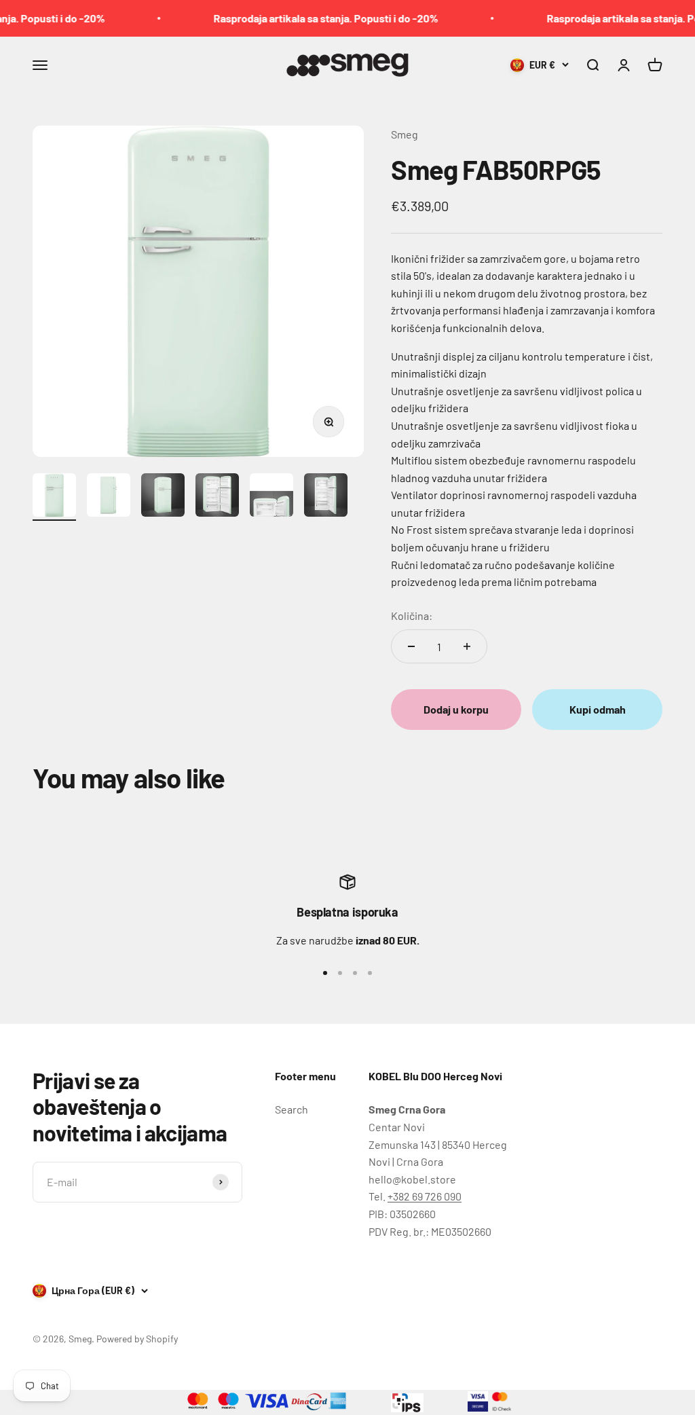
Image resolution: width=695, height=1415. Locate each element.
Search (291, 1109)
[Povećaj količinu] (467, 646)
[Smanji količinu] (411, 646)
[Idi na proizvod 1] (54, 497)
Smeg (404, 134)
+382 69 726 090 (425, 1196)
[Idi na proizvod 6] (326, 497)
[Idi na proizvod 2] (108, 497)
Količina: (411, 615)
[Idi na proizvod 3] (163, 497)
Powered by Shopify (137, 1338)
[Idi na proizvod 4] (217, 497)
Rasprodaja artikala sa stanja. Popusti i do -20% (310, 18)
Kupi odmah (597, 709)
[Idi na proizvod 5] (271, 497)
